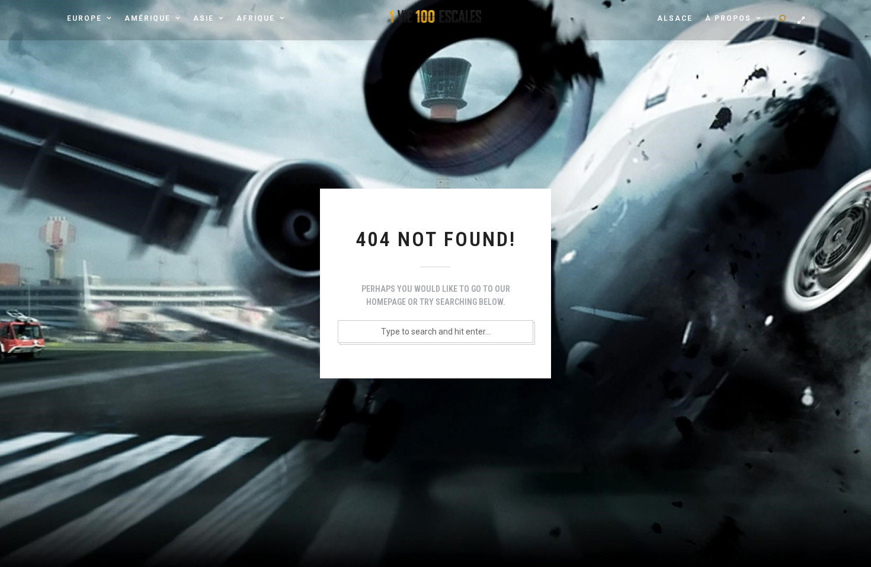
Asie (203, 18)
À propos (728, 18)
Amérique (147, 18)
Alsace (675, 18)
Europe (84, 18)
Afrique (255, 18)
